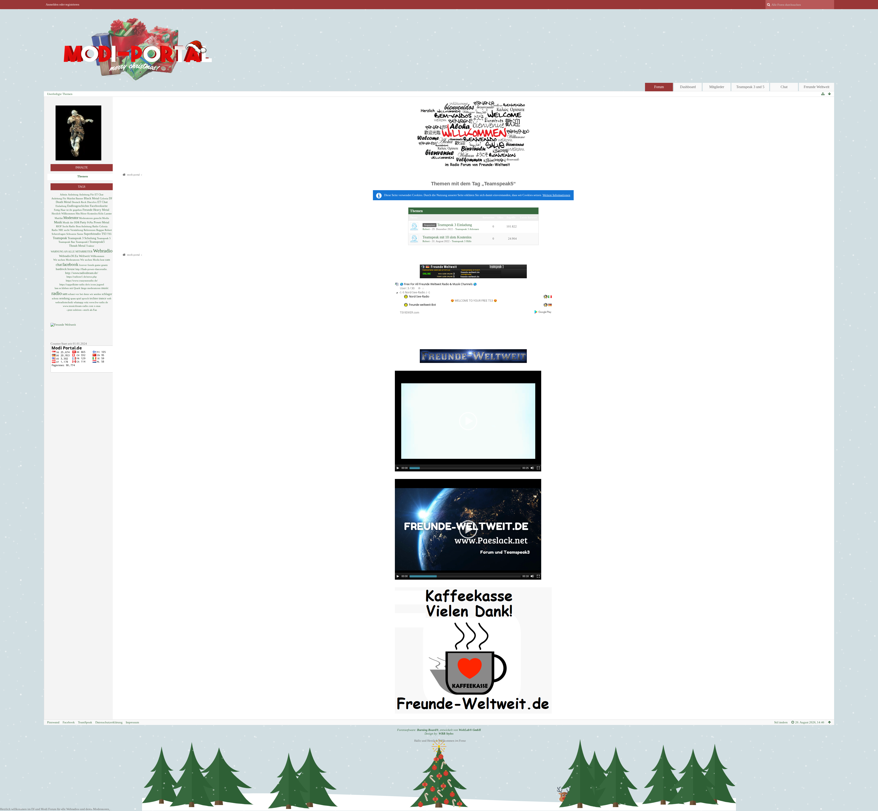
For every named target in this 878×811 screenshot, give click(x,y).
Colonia (104, 198)
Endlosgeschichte (78, 206)
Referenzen (90, 230)
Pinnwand (53, 722)
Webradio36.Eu (68, 256)
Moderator (70, 218)
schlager (107, 294)
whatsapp (78, 302)
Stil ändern (781, 722)
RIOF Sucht (62, 226)
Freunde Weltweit (816, 87)
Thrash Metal (77, 245)
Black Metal (91, 198)
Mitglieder (716, 87)
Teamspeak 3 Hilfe (461, 241)
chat (59, 265)
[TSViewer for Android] (543, 312)
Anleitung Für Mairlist (63, 198)
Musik (58, 222)
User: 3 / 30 (407, 288)
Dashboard (688, 87)
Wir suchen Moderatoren (66, 259)
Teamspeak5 (97, 241)
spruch (85, 298)
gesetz (104, 265)
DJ (110, 198)
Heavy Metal (101, 209)
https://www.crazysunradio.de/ (82, 280)
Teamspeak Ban (67, 242)
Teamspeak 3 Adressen (467, 229)
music (105, 288)
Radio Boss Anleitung (80, 226)
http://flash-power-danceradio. (91, 269)
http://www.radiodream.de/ (81, 273)
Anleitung (73, 194)
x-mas (97, 306)
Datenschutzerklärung (109, 722)
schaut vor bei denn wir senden (84, 294)
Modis (105, 218)
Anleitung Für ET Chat (91, 194)
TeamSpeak (85, 722)
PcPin (90, 222)
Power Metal (101, 222)
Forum (659, 87)
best (102, 259)
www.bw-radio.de (98, 302)
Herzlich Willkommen (63, 213)
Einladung (61, 206)
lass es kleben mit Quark (67, 288)
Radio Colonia (99, 226)
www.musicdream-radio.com (78, 306)
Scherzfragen (59, 233)
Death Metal (63, 202)
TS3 (104, 233)
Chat (784, 87)
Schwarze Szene (74, 233)
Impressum (132, 722)
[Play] (398, 468)
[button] (468, 421)
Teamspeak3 (82, 242)
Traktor (90, 245)
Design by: (439, 733)
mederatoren (94, 288)
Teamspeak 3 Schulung (82, 238)
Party (83, 222)
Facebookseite (99, 206)
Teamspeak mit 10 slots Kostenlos (447, 237)
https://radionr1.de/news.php (82, 276)
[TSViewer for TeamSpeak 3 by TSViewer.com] (407, 312)
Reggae (100, 230)
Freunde (88, 209)
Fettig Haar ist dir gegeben (68, 209)
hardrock (61, 269)
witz (86, 302)
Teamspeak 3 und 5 (750, 87)
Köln (101, 213)
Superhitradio (92, 233)
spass (73, 298)
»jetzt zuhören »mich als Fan (82, 309)
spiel (78, 298)
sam (64, 294)
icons (93, 284)
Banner (79, 198)
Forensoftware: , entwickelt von (439, 730)
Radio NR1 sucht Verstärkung (67, 230)
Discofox (92, 202)
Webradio (102, 251)
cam (107, 259)
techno (94, 298)
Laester (108, 213)
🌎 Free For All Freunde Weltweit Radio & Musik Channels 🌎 (438, 284)
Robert (108, 230)
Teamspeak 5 (104, 238)
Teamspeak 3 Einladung (454, 225)
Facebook (69, 722)
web (109, 298)
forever (83, 265)
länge (84, 288)
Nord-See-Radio (419, 296)
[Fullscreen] (538, 468)
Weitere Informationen (556, 195)
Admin (63, 194)
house (71, 269)
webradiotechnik (64, 302)
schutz (55, 298)
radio (56, 293)
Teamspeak (60, 238)
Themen (82, 176)
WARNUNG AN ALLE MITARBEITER (71, 251)
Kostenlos (92, 213)
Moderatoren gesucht (90, 218)
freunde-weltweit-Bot (422, 305)
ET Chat (102, 202)
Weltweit (84, 256)
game (98, 265)
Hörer (83, 213)
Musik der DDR (71, 222)
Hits (78, 213)
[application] (468, 421)
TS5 (109, 233)
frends (91, 265)
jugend (100, 284)
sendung (64, 298)
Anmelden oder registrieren (62, 4)
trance (102, 298)
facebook (70, 264)
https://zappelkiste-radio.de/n (74, 284)
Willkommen (97, 256)
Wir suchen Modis (89, 259)
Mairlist (59, 218)
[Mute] (532, 468)
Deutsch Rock (79, 202)
